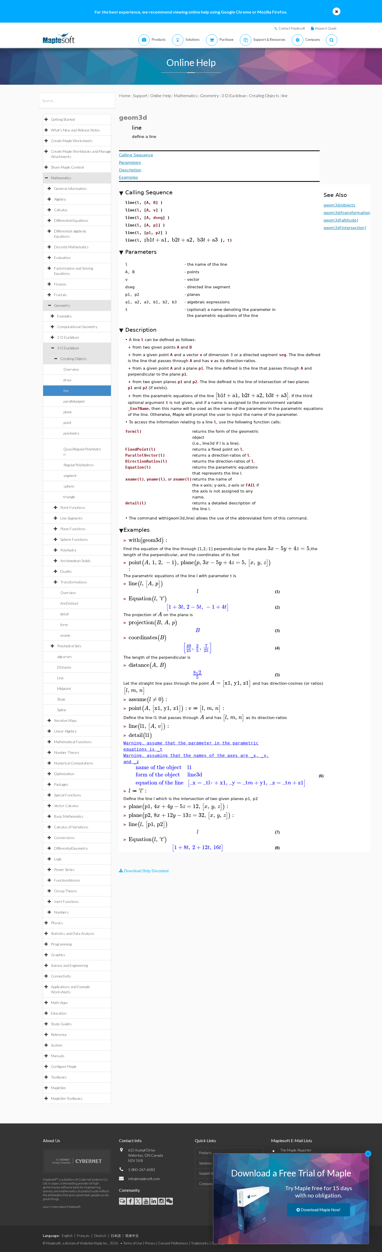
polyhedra (71, 433)
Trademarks (200, 1243)
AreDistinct (69, 603)
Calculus (61, 210)
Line (60, 678)
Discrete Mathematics (71, 247)
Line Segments (71, 518)
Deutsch (100, 1236)
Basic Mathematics (68, 816)
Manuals (57, 1056)
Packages (61, 784)
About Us (51, 1140)
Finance (60, 284)
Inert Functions (66, 901)
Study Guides (61, 1024)
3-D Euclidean (68, 348)
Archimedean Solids (75, 560)
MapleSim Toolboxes (66, 1098)
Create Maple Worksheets (72, 140)
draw (67, 380)
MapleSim (58, 1087)
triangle (69, 497)
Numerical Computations (73, 763)
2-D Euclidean (68, 337)
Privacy (150, 1243)
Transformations (73, 582)
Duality (66, 571)
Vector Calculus (66, 805)
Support (140, 95)
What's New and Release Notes (75, 130)
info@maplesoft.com (144, 1178)
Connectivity (61, 976)
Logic (58, 859)
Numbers (61, 912)
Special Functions (67, 795)
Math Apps (59, 1002)
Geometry (62, 305)
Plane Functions (72, 529)
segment (70, 475)
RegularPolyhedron (78, 465)
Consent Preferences (173, 1243)
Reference (59, 1034)
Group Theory (65, 891)
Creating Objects (73, 358)
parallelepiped (73, 401)
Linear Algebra (65, 731)
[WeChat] (169, 1201)
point (67, 422)
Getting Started (63, 119)
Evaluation (62, 257)
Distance (64, 667)
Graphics (58, 955)
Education (59, 1013)
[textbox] (156, 239)
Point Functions (72, 507)
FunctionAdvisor (67, 880)
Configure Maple (64, 1066)
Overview (71, 369)
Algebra (60, 199)
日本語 (116, 1236)
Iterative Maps (65, 720)
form (64, 624)
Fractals (60, 294)
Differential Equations (71, 220)
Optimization (64, 773)
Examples (64, 316)
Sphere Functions (74, 539)
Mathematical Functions (73, 742)
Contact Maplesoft (292, 28)
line (66, 390)
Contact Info (130, 1140)
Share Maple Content (67, 167)
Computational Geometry (77, 326)
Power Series (64, 869)
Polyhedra (68, 550)
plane (67, 412)
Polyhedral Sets (69, 646)
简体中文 (132, 1236)
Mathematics (61, 178)
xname (65, 635)
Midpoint (64, 688)
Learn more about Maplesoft (61, 1207)
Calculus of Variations (71, 827)
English (67, 1236)
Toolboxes (59, 1077)
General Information (70, 188)
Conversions (64, 837)
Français (83, 1236)
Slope (61, 699)
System (56, 1045)
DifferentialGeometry (71, 848)
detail (64, 614)
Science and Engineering (69, 965)
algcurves (64, 656)
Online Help (160, 95)
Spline (61, 710)
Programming (61, 944)
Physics (57, 923)
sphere (68, 486)
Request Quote (326, 28)
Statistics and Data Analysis (72, 933)
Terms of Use (132, 1243)
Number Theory (66, 752)
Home (124, 95)
